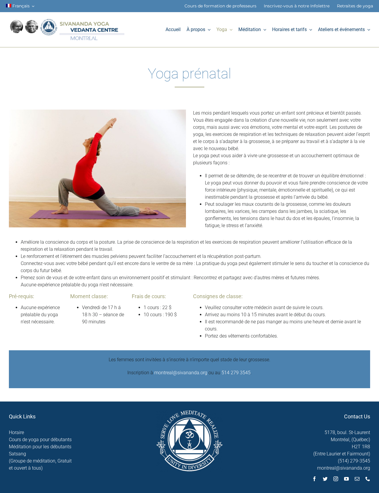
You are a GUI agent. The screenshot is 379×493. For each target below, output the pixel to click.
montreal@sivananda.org (180, 372)
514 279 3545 (235, 372)
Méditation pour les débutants (40, 446)
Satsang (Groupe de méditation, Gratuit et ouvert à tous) (40, 461)
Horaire (16, 432)
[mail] (357, 478)
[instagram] (335, 478)
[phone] (367, 478)
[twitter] (325, 478)
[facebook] (314, 478)
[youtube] (346, 478)
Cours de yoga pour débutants (40, 439)
